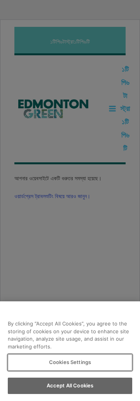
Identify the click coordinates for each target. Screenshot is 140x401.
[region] (70, 351)
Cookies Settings (70, 362)
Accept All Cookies (70, 385)
